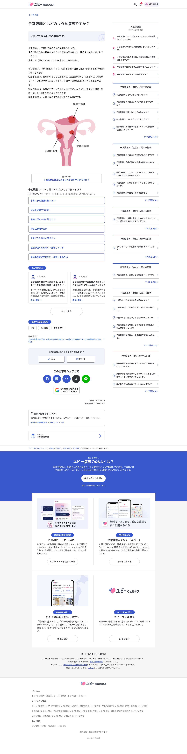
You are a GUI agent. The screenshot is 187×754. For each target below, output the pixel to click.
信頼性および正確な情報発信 (75, 665)
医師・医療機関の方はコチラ (93, 485)
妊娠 (32, 328)
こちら (91, 668)
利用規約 (31, 194)
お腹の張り (58, 328)
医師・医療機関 (96, 661)
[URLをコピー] (47, 379)
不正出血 (44, 328)
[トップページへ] (93, 686)
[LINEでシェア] (86, 379)
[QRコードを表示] (57, 379)
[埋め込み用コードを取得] (66, 379)
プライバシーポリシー (44, 194)
